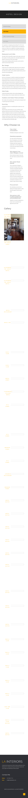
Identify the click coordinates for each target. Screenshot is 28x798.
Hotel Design (5, 31)
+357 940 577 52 (10, 778)
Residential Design (6, 26)
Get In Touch (5, 41)
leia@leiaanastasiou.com (11, 780)
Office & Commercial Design (8, 36)
